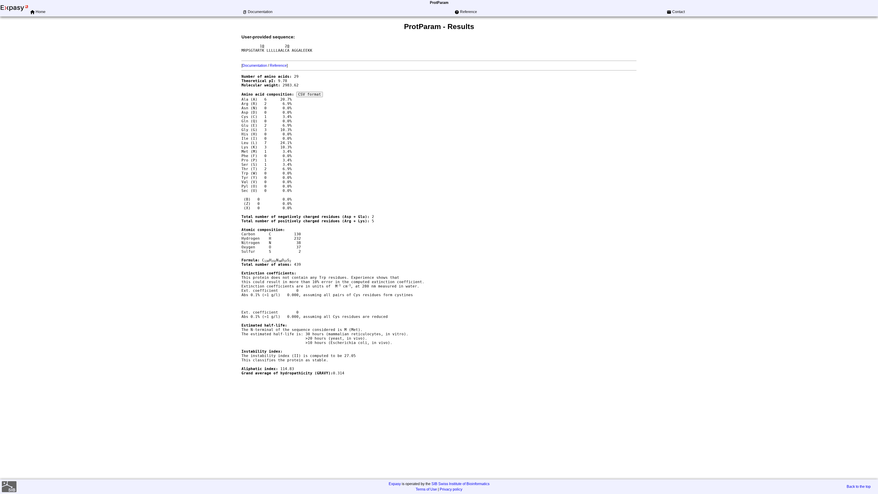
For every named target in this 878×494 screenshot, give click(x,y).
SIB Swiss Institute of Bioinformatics (460, 484)
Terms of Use (426, 489)
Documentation (254, 65)
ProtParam (439, 3)
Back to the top (859, 487)
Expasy (395, 484)
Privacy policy (451, 489)
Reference (278, 65)
